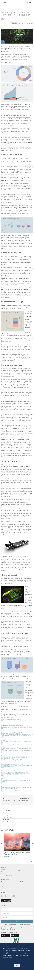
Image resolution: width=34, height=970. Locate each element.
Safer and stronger (7, 819)
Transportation (4, 881)
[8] (17, 196)
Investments (20, 868)
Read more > (7, 856)
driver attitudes (6, 258)
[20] (18, 466)
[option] (17, 846)
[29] (2, 773)
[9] (9, 199)
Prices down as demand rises (9, 824)
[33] (27, 641)
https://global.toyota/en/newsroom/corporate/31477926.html (13, 764)
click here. (25, 800)
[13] (13, 335)
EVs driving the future (7, 810)
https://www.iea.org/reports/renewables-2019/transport (11, 719)
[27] (30, 591)
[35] (15, 652)
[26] (5, 570)
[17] (31, 430)
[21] (1, 759)
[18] (29, 447)
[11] (12, 211)
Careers (19, 870)
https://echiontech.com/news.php (9, 775)
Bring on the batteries (7, 817)
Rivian (17, 406)
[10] (12, 202)
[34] (29, 646)
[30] (2, 775)
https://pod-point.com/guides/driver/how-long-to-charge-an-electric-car (15, 772)
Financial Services (4, 888)
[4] (4, 140)
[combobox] (17, 917)
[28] (4, 608)
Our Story (3, 869)
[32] (22, 640)
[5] (8, 163)
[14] (14, 360)
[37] (15, 703)
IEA (2, 57)
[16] (9, 422)
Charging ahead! (6, 821)
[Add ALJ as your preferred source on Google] (13, 24)
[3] (4, 129)
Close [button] (17, 965)
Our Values (3, 873)
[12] (21, 258)
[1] (12, 62)
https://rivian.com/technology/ (8, 767)
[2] (11, 125)
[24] (9, 518)
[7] (12, 188)
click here (14, 798)
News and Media (21, 873)
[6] (19, 178)
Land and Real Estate (20, 881)
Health (2, 883)
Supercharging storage (7, 815)
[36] (27, 678)
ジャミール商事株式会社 (6, 875)
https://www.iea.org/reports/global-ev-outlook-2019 (11, 733)
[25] (5, 559)
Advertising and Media (21, 888)
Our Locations (3, 871)
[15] (4, 403)
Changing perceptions (7, 812)
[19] (1, 755)
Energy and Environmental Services (23, 883)
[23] (13, 505)
